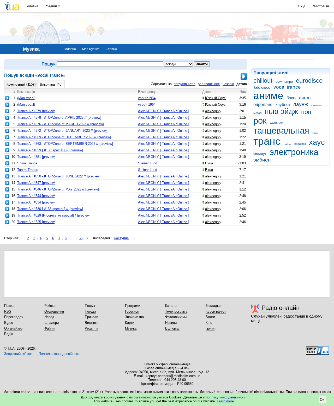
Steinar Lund (147, 163)
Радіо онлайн (280, 307)
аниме (268, 95)
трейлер (287, 144)
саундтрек (276, 122)
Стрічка (111, 49)
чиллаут (259, 154)
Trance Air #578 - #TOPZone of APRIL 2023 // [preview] (59, 118)
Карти (129, 323)
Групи (210, 328)
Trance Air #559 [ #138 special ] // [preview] (50, 150)
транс (267, 141)
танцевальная (281, 130)
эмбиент (263, 160)
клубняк (283, 104)
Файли (49, 328)
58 (80, 238)
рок (259, 121)
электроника (294, 152)
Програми (132, 306)
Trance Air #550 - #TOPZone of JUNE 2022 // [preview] (58, 176)
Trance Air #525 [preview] (36, 222)
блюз (291, 97)
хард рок (300, 143)
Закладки (213, 306)
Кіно (209, 323)
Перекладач (13, 317)
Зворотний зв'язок (18, 354)
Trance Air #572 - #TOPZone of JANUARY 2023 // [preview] (62, 131)
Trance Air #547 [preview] (36, 183)
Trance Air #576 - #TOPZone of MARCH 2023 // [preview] (60, 124)
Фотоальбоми (176, 317)
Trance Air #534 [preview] (36, 202)
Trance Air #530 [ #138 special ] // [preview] (50, 209)
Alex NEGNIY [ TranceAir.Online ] (163, 111)
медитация (316, 105)
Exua (209, 163)
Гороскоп (132, 311)
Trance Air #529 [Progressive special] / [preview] (54, 215)
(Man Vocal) (26, 98)
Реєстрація (320, 6)
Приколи (91, 317)
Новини (171, 323)
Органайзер (13, 328)
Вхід (301, 6)
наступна (121, 238)
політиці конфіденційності (226, 397)
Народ (49, 317)
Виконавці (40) (51, 84)
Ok (322, 400)
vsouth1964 (147, 98)
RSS (7, 311)
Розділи (51, 6)
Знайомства (134, 317)
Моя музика (90, 49)
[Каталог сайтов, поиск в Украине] (317, 349)
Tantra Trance (27, 170)
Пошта (9, 306)
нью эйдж (281, 111)
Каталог (171, 306)
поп (306, 112)
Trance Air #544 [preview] (36, 196)
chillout (262, 80)
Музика (130, 328)
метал (257, 113)
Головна (32, 6)
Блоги (210, 317)
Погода (90, 311)
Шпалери (51, 323)
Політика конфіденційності (59, 354)
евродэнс (262, 104)
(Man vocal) (26, 104)
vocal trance (287, 87)
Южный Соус (215, 98)
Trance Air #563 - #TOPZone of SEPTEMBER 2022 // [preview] (65, 144)
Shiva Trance (27, 163)
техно (315, 133)
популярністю (184, 84)
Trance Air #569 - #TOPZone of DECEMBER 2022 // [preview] (64, 137)
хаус (317, 142)
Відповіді (172, 328)
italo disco (261, 87)
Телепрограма (176, 311)
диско (305, 97)
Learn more (225, 401)
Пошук (90, 306)
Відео (8, 323)
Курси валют (216, 311)
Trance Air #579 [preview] (36, 111)
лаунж (300, 104)
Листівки (91, 323)
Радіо (8, 334)
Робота (49, 306)
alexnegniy (213, 111)
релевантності (209, 84)
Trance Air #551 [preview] (36, 157)
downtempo (284, 81)
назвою (228, 84)
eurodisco (309, 80)
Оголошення (54, 311)
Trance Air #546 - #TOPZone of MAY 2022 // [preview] (58, 189)
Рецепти (91, 328)
